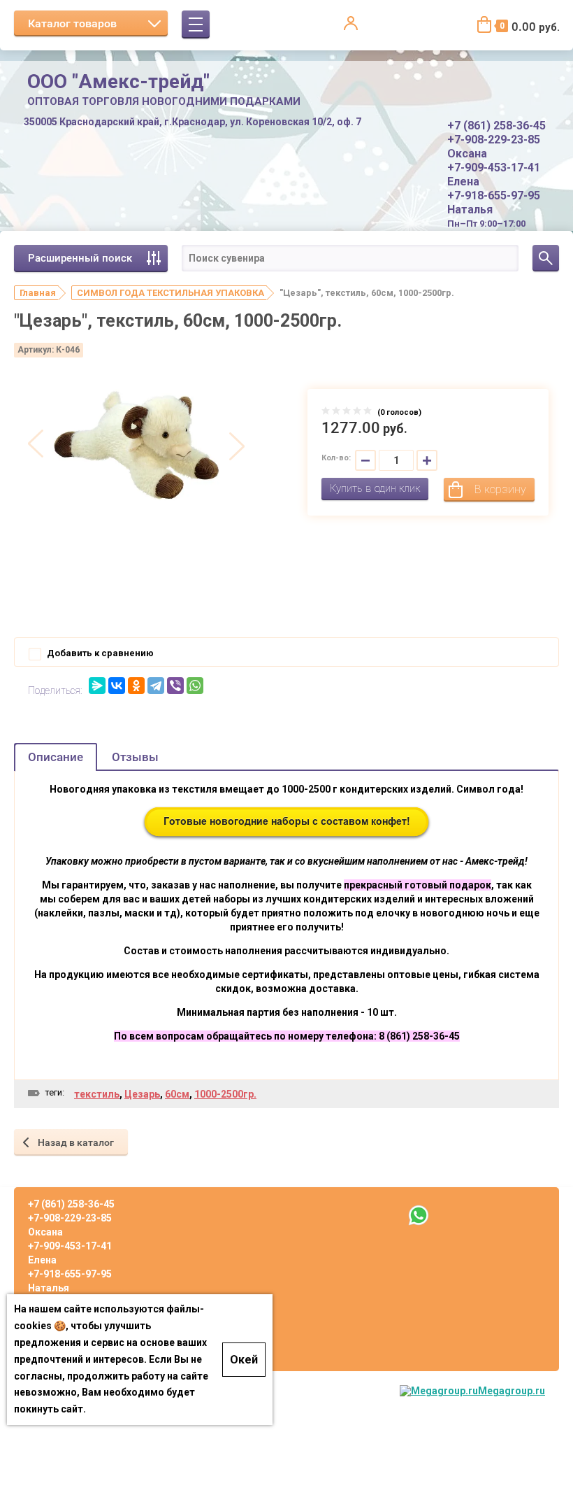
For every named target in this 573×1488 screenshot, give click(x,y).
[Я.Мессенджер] (97, 685)
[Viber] (175, 685)
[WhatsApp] (195, 685)
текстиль (96, 1094)
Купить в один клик (375, 488)
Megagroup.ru (511, 1390)
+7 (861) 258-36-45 (496, 125)
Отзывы (135, 757)
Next (237, 445)
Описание (55, 757)
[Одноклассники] (136, 685)
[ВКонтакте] (116, 685)
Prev (35, 445)
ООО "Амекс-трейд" (118, 81)
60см (177, 1094)
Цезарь (142, 1094)
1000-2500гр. (225, 1094)
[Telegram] (155, 685)
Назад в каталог (76, 1142)
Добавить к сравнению (99, 653)
